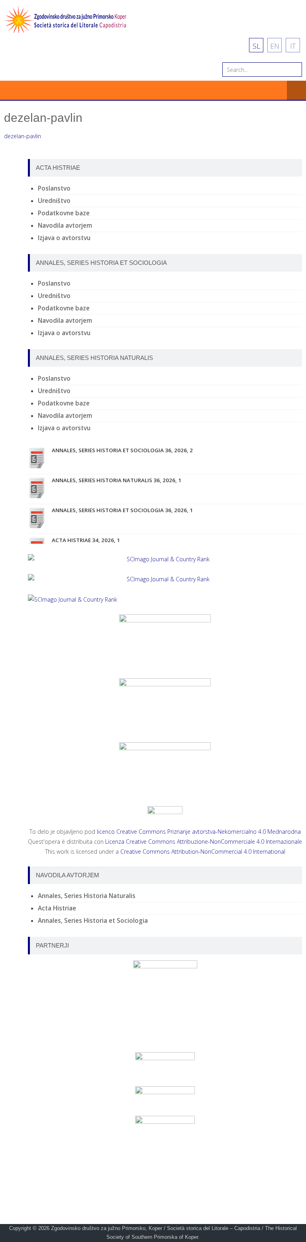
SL (256, 46)
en (274, 46)
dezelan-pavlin (22, 136)
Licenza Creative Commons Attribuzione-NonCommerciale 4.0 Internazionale (203, 841)
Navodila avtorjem (65, 225)
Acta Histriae (57, 908)
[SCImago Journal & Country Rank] (165, 559)
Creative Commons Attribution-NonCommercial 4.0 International (202, 851)
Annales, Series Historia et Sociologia (93, 920)
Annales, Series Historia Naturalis (86, 896)
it (293, 46)
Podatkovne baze (64, 213)
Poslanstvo (54, 188)
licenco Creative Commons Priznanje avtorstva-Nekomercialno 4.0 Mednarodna (199, 831)
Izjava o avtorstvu (64, 238)
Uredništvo (54, 201)
